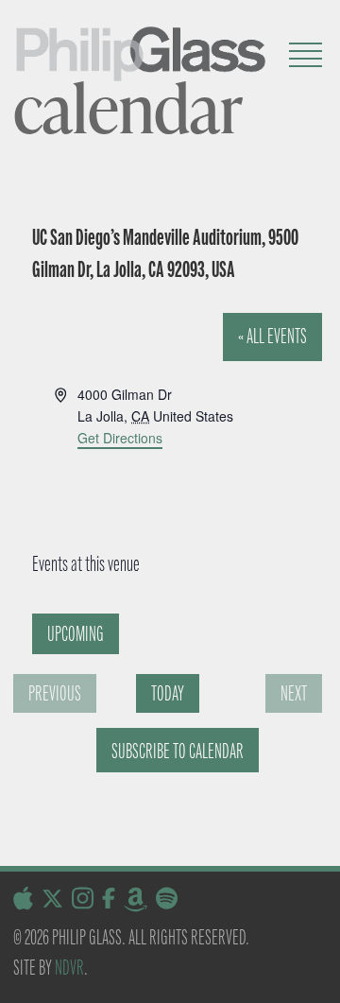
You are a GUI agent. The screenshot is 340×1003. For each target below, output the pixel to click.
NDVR (69, 967)
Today (167, 693)
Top (318, 977)
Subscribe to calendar (177, 751)
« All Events (272, 336)
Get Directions (119, 437)
